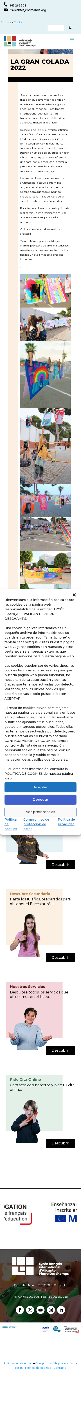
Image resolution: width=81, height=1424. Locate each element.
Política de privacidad (18, 1363)
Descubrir (60, 865)
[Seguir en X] (30, 1310)
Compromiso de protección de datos (36, 824)
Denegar (40, 799)
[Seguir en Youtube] (40, 1310)
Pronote (5, 22)
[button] (74, 594)
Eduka (18, 22)
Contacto (60, 1367)
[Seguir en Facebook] (20, 1310)
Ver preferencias (40, 812)
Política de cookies (38, 1367)
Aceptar (41, 787)
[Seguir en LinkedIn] (61, 1310)
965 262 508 (17, 5)
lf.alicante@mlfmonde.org (28, 10)
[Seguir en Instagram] (51, 1310)
